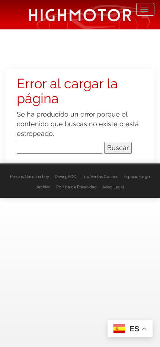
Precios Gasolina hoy (29, 176)
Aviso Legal (113, 187)
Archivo (43, 187)
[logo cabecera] (80, 15)
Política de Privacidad (76, 187)
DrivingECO (65, 176)
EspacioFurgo (137, 176)
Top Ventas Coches (100, 176)
